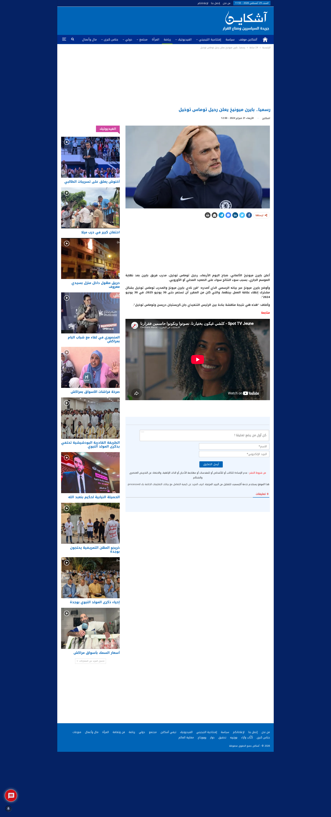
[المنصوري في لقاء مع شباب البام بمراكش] (90, 312)
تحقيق (222, 737)
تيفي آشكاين (168, 732)
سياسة (230, 39)
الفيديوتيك (185, 39)
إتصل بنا (215, 3)
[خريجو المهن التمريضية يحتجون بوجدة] (90, 523)
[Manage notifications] (8, 808)
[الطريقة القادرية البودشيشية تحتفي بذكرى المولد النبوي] (90, 418)
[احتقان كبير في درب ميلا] (90, 207)
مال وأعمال (89, 39)
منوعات (77, 732)
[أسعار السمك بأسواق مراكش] (90, 628)
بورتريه (233, 737)
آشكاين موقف (248, 39)
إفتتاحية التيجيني (210, 39)
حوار (212, 737)
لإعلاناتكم (203, 3)
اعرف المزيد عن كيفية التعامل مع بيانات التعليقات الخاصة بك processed (166, 484)
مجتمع (143, 39)
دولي (128, 39)
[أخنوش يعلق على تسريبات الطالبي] (90, 157)
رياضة (167, 39)
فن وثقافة (119, 732)
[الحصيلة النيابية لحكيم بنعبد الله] (90, 472)
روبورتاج (202, 737)
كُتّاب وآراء (247, 737)
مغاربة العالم (186, 737)
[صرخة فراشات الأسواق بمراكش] (90, 367)
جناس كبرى (111, 39)
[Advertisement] (165, 78)
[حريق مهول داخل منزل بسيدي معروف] (90, 258)
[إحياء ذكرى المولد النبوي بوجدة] (90, 577)
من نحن (226, 3)
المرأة (155, 39)
